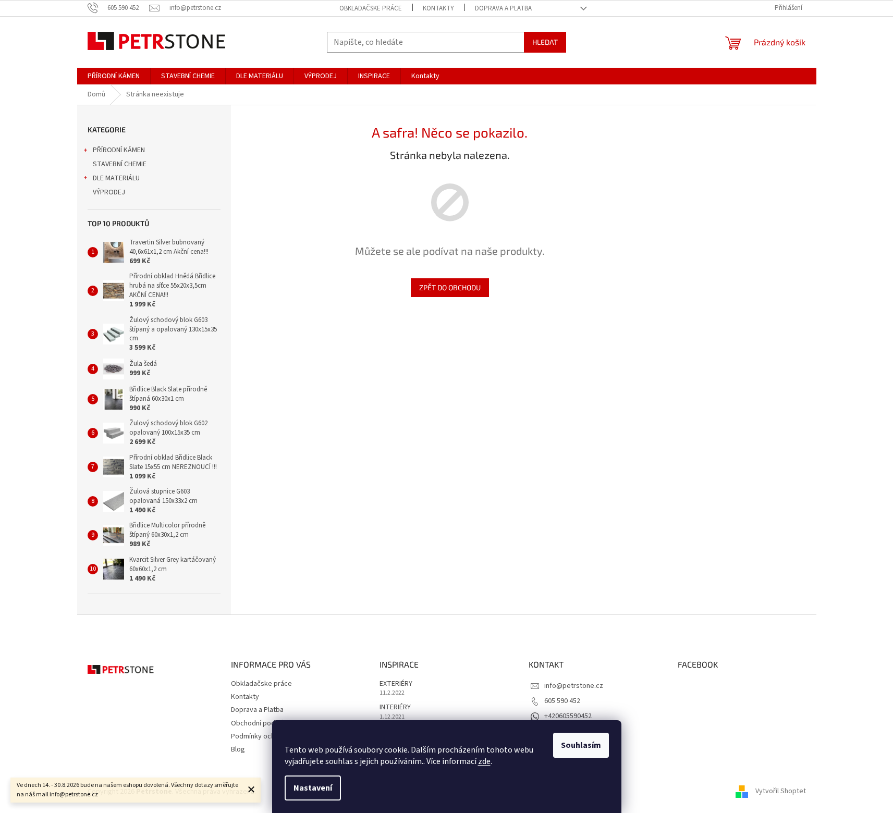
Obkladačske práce (370, 8)
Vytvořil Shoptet (780, 791)
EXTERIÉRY (396, 684)
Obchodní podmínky (262, 723)
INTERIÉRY (395, 707)
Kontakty (438, 8)
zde (484, 761)
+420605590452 (568, 716)
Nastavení (312, 788)
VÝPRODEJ (109, 192)
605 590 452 (562, 701)
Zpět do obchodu (450, 287)
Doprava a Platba (503, 8)
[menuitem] (113, 76)
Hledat (545, 42)
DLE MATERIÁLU (116, 178)
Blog (238, 749)
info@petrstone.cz (573, 686)
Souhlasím (581, 745)
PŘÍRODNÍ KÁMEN (119, 150)
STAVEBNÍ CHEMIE (119, 164)
